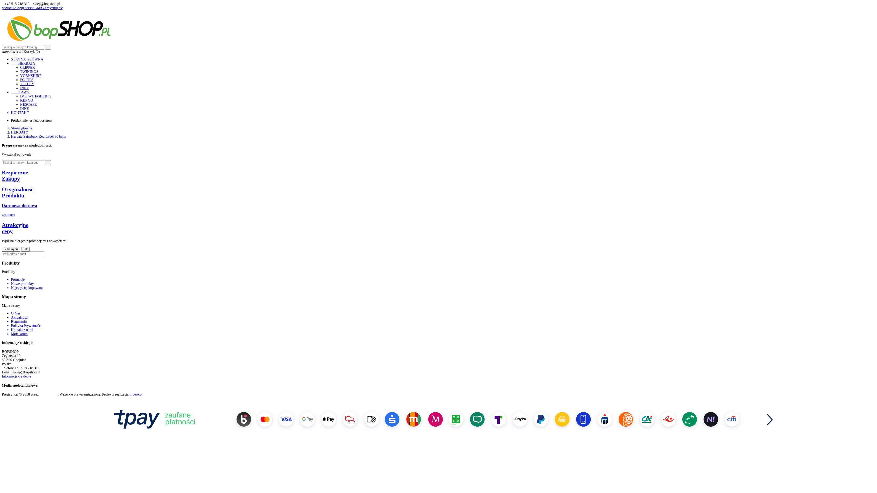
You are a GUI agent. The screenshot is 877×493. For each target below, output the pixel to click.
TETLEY (27, 84)
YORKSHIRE (31, 76)
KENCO (26, 100)
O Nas (15, 313)
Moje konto (19, 334)
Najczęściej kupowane (27, 288)
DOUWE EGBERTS (35, 96)
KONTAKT (20, 113)
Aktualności (19, 317)
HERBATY (23, 63)
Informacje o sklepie (16, 376)
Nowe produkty (22, 284)
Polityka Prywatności (26, 326)
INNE (24, 88)
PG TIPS (26, 80)
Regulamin (19, 321)
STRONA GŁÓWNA (27, 59)
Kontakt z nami (22, 330)
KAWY (20, 92)
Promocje (18, 279)
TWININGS (29, 71)
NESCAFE (28, 104)
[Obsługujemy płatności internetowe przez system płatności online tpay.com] (438, 437)
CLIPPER (27, 67)
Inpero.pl (136, 394)
